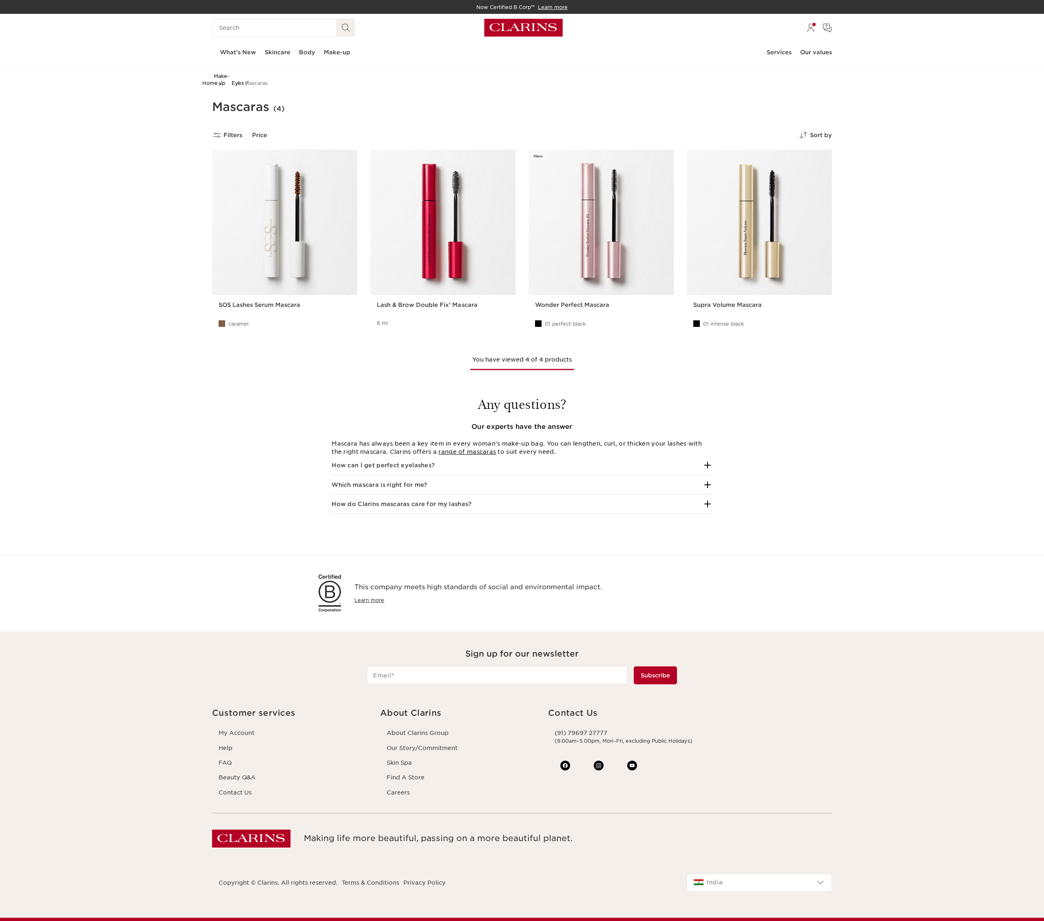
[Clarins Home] (523, 28)
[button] (522, 465)
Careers (398, 792)
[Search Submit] (346, 28)
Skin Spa (399, 762)
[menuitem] (811, 28)
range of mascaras (467, 451)
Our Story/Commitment (422, 748)
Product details (242, 334)
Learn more (369, 600)
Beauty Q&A (237, 777)
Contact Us (235, 792)
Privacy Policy (424, 882)
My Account (236, 733)
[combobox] (759, 883)
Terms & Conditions (370, 882)
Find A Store (406, 777)
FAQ (225, 762)
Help (225, 748)
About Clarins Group (418, 733)
